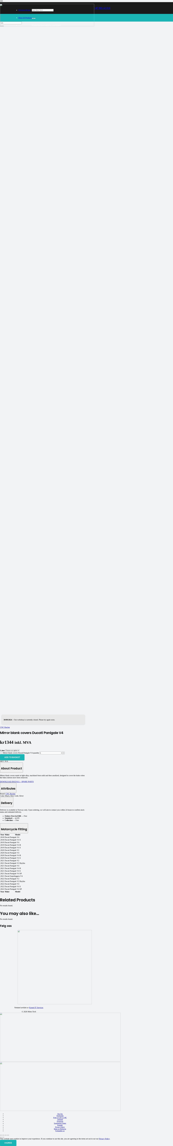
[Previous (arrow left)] (1, 1137)
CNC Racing (10, 794)
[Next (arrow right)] (3, 1137)
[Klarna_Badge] (60, 1061)
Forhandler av (60, 1131)
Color (2, 751)
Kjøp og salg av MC (60, 1118)
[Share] (6, 1135)
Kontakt (60, 1125)
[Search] (33, 18)
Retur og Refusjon (60, 1129)
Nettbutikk (60, 1116)
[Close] (35, 18)
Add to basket (12, 757)
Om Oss (60, 1114)
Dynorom (60, 1121)
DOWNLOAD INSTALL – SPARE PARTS (17, 782)
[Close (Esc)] (8, 1135)
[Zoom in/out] (1, 1135)
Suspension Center (60, 1123)
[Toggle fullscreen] (3, 1135)
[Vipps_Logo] (60, 1110)
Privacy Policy (60, 1127)
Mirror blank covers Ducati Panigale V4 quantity (21, 753)
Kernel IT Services (36, 1008)
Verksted (60, 1119)
